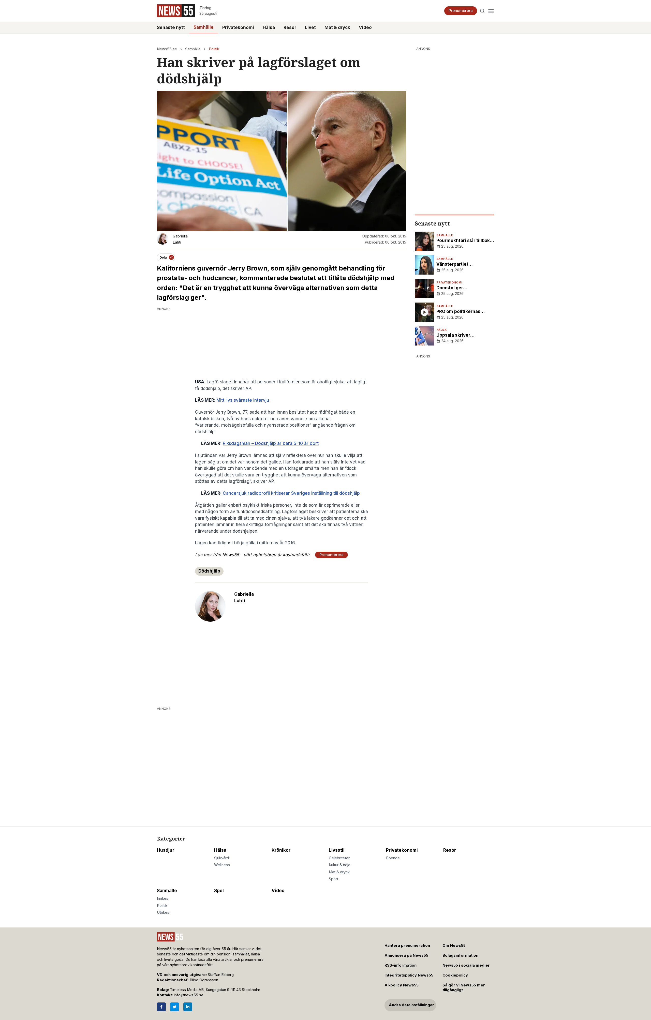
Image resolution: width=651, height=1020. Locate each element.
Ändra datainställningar (411, 1005)
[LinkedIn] (187, 1006)
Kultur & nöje (339, 865)
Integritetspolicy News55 (408, 975)
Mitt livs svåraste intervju (242, 400)
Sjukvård (221, 858)
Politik (214, 49)
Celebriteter (339, 858)
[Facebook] (161, 1006)
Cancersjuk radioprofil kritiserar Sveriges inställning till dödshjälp (291, 493)
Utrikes (163, 912)
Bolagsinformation (460, 955)
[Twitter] (174, 1006)
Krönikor (281, 850)
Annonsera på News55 (406, 955)
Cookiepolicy (455, 975)
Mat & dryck (337, 27)
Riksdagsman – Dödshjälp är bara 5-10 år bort (271, 443)
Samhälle (204, 27)
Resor (290, 27)
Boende (393, 858)
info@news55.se (188, 995)
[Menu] (491, 11)
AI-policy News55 (401, 985)
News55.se (167, 49)
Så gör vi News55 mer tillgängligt (463, 987)
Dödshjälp (209, 571)
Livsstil (337, 850)
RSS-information (400, 965)
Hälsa (269, 27)
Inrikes (162, 898)
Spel (219, 890)
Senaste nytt (171, 27)
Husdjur (165, 850)
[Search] (482, 11)
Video (365, 27)
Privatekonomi (238, 27)
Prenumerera (461, 10)
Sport (333, 879)
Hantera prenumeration (407, 945)
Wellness (222, 865)
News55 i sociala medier (466, 965)
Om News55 (454, 945)
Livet (310, 27)
